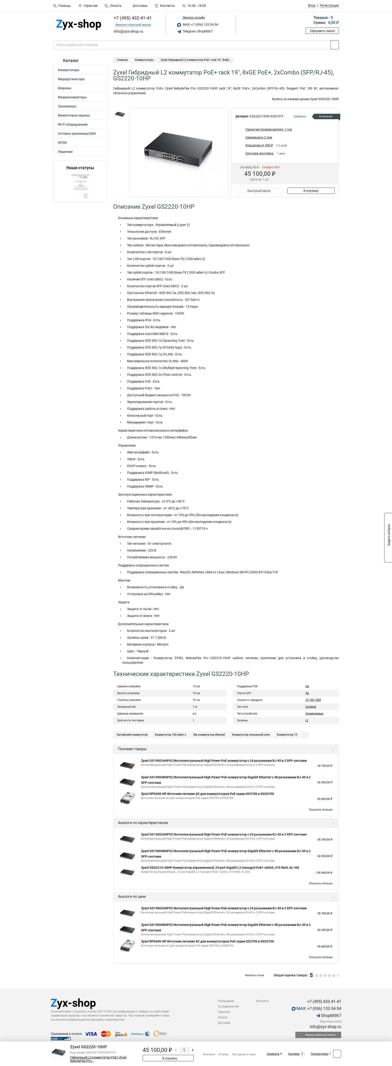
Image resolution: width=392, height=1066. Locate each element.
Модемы (64, 88)
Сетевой (310, 706)
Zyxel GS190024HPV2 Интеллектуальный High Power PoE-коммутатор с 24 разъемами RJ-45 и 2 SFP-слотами (224, 760)
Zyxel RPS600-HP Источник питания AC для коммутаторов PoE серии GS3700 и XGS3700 (207, 794)
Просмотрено (319, 1054)
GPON (62, 142)
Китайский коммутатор (132, 734)
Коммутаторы (68, 70)
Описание (209, 1054)
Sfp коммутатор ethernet (209, 734)
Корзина (293, 1054)
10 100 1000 (313, 700)
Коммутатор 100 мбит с (170, 734)
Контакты (167, 5)
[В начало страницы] (337, 1054)
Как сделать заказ (244, 1054)
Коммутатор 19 (287, 734)
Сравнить (273, 1054)
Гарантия (90, 5)
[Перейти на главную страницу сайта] (78, 24)
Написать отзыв (254, 975)
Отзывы (223, 1054)
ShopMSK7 (330, 1015)
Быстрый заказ (259, 191)
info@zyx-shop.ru (325, 1026)
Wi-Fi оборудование (73, 124)
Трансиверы (67, 106)
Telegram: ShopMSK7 (197, 31)
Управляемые (314, 713)
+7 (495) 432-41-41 (132, 18)
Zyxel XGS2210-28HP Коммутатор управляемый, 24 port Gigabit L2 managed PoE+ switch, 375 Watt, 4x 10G (220, 867)
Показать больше (320, 809)
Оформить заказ (322, 31)
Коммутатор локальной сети (251, 734)
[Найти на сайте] (335, 44)
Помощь (64, 5)
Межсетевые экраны (74, 115)
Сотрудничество (228, 1006)
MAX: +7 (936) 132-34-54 (200, 24)
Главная (122, 60)
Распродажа (226, 1001)
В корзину (311, 191)
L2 (306, 720)
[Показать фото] (120, 114)
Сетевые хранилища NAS (77, 133)
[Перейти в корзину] (309, 20)
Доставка (139, 5)
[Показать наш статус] (80, 186)
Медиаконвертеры (72, 97)
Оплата (115, 5)
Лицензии (65, 151)
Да (307, 686)
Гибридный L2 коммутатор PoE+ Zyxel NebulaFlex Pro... (98, 1059)
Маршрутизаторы (71, 79)
